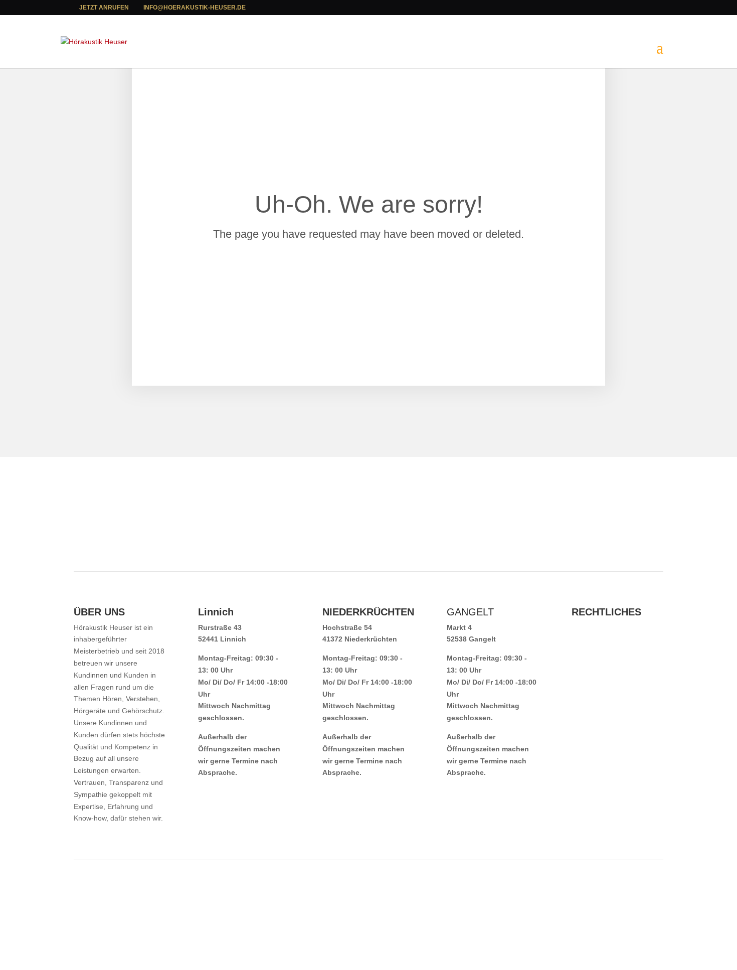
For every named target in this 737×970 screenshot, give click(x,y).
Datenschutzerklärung (609, 639)
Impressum (590, 627)
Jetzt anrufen (104, 7)
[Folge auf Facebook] (655, 524)
